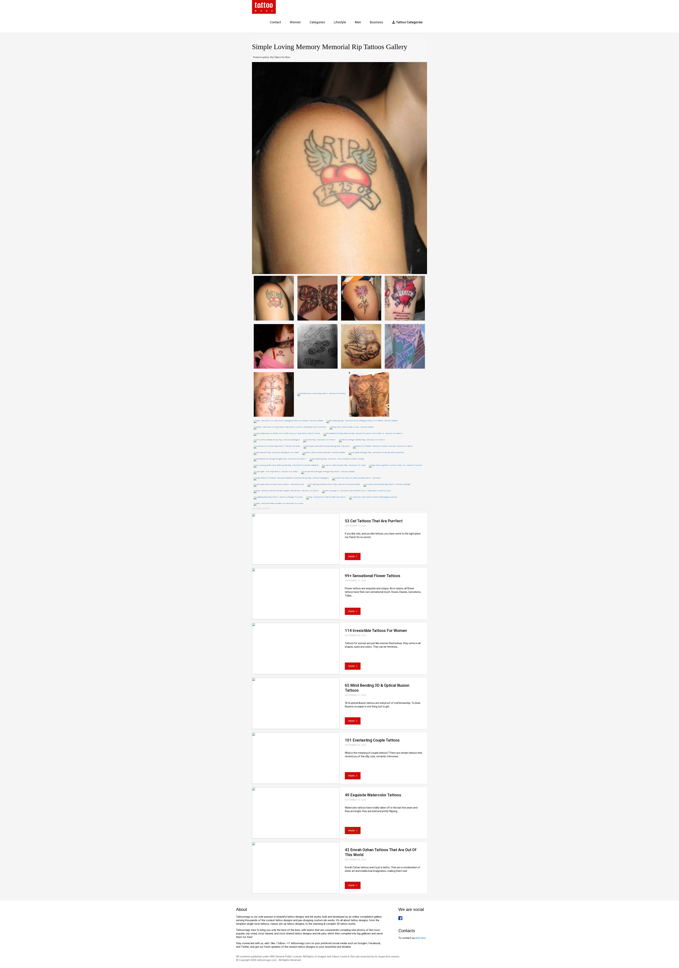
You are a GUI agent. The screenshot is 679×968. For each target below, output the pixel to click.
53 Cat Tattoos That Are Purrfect (373, 521)
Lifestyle (340, 22)
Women (295, 22)
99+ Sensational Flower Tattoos (372, 576)
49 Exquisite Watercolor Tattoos (373, 795)
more (351, 556)
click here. (420, 938)
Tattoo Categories (409, 22)
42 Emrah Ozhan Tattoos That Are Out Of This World (380, 852)
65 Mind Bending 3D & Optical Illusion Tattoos (377, 688)
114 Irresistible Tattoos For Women (376, 630)
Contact (275, 22)
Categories (317, 22)
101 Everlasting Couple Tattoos (372, 740)
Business (376, 22)
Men (358, 22)
